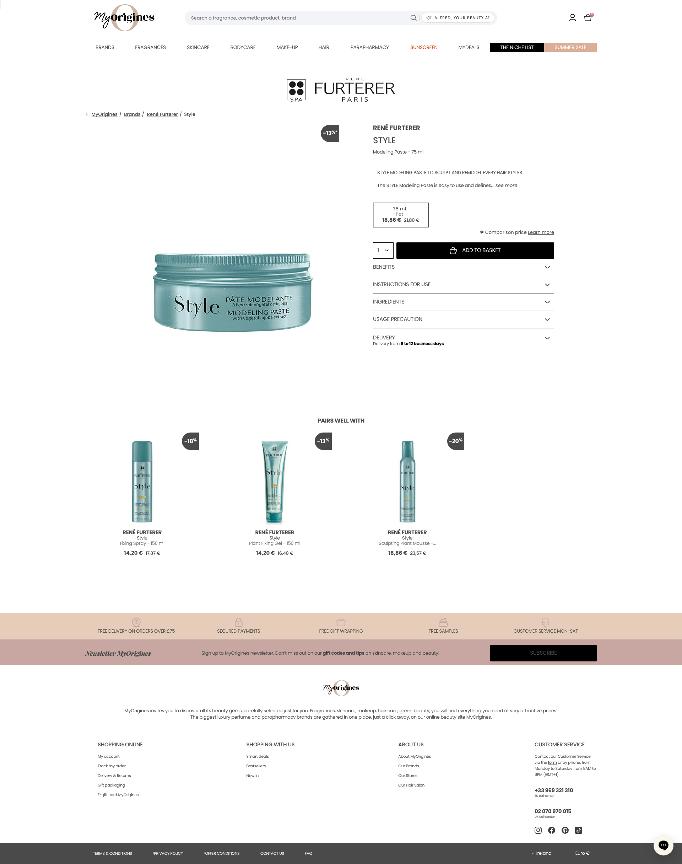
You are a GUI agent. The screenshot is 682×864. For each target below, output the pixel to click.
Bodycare (242, 47)
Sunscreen (424, 47)
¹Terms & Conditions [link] (112, 853)
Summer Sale (570, 47)
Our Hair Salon (411, 785)
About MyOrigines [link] (414, 756)
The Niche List (517, 47)
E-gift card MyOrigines (118, 795)
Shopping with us (271, 744)
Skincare (198, 47)
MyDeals (468, 47)
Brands (105, 47)
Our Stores (407, 775)
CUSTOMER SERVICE (560, 744)
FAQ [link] (308, 853)
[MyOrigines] (124, 17)
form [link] (552, 762)
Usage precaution (397, 319)
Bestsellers (256, 766)
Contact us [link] (272, 853)
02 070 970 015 (553, 811)
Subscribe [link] (543, 653)
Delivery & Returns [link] (114, 775)
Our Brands (408, 766)
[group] (232, 231)
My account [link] (109, 756)
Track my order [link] (112, 766)
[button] (663, 845)
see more (506, 185)
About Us (410, 744)
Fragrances (150, 47)
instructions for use (402, 284)
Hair (324, 47)
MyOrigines (105, 114)
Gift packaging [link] (111, 785)
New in (253, 775)
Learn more (541, 232)
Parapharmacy (370, 47)
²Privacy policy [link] (168, 853)
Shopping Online (120, 744)
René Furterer (162, 114)
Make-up (287, 47)
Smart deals (258, 756)
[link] (572, 18)
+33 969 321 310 (554, 790)
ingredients (389, 302)
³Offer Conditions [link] (221, 853)
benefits (384, 267)
